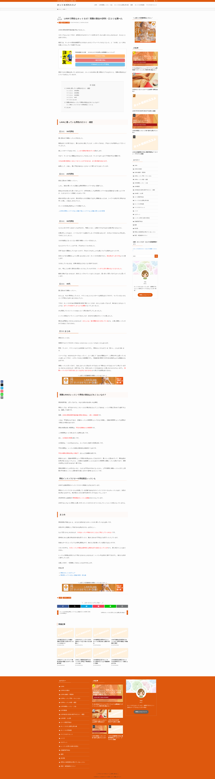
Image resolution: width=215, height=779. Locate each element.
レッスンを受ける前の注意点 (142, 218)
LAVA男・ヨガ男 (66, 22)
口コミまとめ (73, 99)
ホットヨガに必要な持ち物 (141, 200)
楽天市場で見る (100, 60)
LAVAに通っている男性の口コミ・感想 (78, 88)
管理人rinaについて (145, 295)
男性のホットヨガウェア (67, 573)
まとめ (69, 107)
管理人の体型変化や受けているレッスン (145, 232)
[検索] (157, 1)
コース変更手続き (139, 197)
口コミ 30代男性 (74, 90)
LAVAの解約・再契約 (139, 172)
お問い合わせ (114, 773)
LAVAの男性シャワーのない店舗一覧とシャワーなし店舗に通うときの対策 (82, 211)
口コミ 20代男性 (74, 93)
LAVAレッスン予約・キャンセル (142, 176)
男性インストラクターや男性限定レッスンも (81, 104)
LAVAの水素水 (138, 169)
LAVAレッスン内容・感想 (141, 179)
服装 (135, 225)
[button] (63, 606)
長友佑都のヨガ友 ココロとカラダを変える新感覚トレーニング (95, 52)
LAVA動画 (137, 186)
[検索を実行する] (156, 256)
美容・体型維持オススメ (140, 235)
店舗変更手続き (138, 221)
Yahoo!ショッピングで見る (100, 64)
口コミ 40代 (73, 97)
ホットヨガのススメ (66, 5)
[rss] (155, 1)
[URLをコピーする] (122, 606)
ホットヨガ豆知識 (139, 204)
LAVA (60, 22)
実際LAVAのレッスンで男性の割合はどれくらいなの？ (83, 102)
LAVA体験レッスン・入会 (141, 183)
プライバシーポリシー (103, 773)
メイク (136, 211)
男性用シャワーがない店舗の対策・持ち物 (73, 575)
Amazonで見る (100, 56)
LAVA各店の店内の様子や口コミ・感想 (144, 190)
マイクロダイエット (139, 207)
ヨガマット (137, 214)
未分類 (136, 228)
